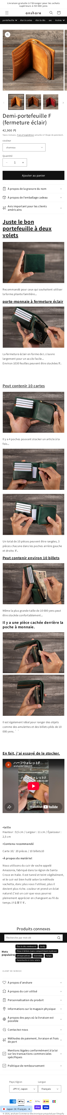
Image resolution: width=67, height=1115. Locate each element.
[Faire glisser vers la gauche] (4, 103)
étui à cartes (26, 20)
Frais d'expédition (25, 135)
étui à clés (40, 20)
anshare (15, 1113)
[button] (7, 12)
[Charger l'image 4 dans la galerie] (50, 102)
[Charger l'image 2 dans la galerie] (33, 102)
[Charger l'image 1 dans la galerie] (16, 102)
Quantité (7, 155)
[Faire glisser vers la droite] (63, 103)
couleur (7, 140)
